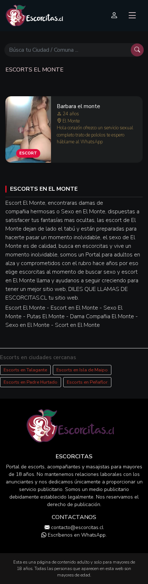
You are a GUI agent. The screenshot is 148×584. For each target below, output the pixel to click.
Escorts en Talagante (25, 370)
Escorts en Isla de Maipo (82, 370)
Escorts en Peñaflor (87, 382)
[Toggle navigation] (132, 15)
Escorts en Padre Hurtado (30, 382)
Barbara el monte (78, 106)
